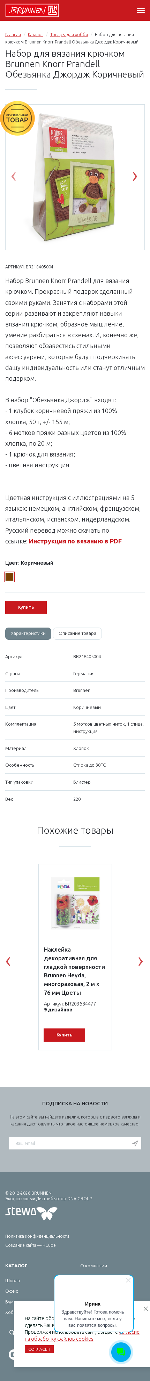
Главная (13, 34)
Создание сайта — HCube (30, 1245)
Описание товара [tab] (77, 633)
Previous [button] (19, 178)
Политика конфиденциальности (37, 1236)
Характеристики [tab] (28, 633)
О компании (93, 1265)
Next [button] (140, 178)
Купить (26, 607)
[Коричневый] (9, 577)
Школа (12, 1280)
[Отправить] (135, 1144)
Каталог (35, 34)
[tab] (28, 634)
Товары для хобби (69, 34)
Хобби (12, 1312)
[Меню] (141, 10)
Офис (11, 1291)
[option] (75, 178)
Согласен (39, 1349)
